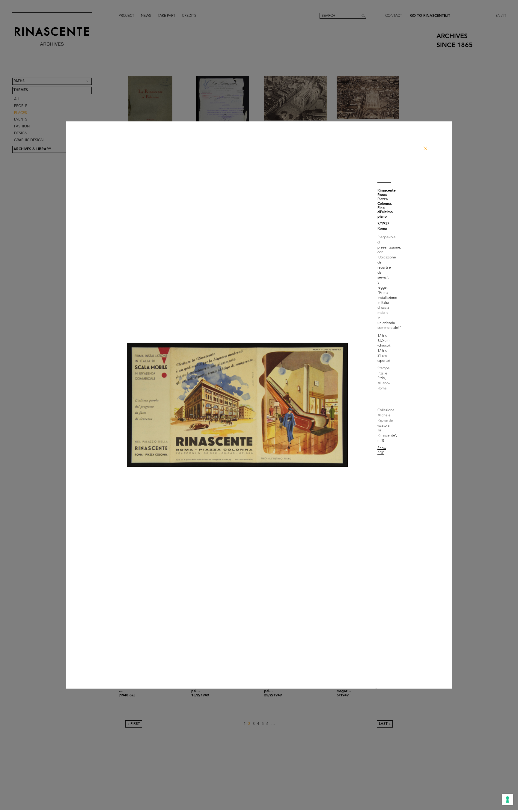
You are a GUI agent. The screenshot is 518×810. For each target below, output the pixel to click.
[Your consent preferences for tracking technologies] (507, 799)
